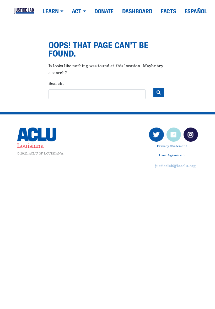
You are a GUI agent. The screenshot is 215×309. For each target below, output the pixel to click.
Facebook (173, 136)
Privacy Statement (172, 146)
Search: (56, 83)
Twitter (156, 136)
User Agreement (172, 155)
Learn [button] (50, 11)
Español (196, 11)
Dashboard (137, 11)
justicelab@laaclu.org (175, 165)
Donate (104, 11)
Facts (168, 11)
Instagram (191, 136)
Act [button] (76, 11)
